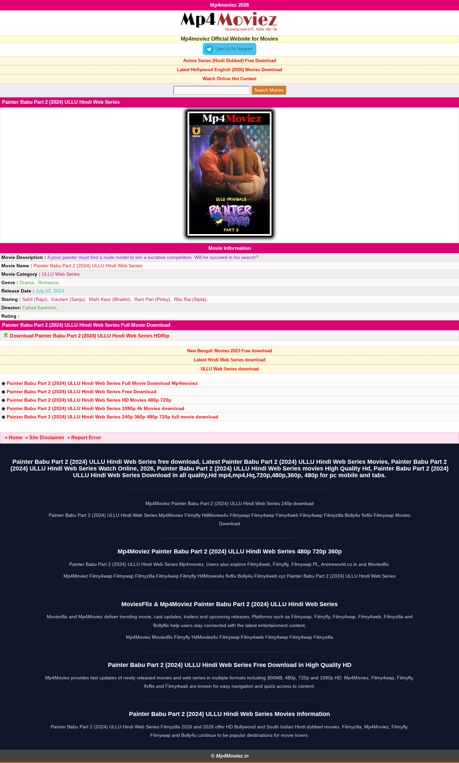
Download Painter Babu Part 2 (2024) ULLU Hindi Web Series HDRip (89, 336)
